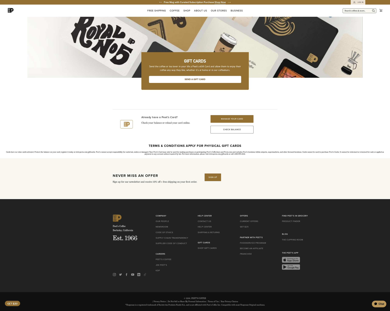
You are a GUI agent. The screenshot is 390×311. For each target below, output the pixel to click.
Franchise (246, 253)
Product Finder (291, 221)
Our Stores (219, 10)
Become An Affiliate (251, 248)
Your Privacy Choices (228, 301)
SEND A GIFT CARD (195, 79)
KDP (158, 270)
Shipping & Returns (209, 232)
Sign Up (213, 177)
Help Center (205, 226)
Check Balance (232, 129)
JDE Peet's (161, 265)
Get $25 (244, 226)
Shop (186, 10)
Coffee (175, 10)
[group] (195, 2)
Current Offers (249, 221)
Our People (162, 221)
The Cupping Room (292, 239)
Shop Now (220, 2)
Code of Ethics (164, 232)
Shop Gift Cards (207, 248)
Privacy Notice (159, 301)
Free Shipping (156, 10)
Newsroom (162, 226)
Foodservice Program (253, 242)
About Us (200, 10)
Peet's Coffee (163, 259)
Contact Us (204, 221)
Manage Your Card (232, 118)
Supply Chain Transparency (172, 237)
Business (237, 10)
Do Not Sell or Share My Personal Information (186, 301)
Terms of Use (213, 301)
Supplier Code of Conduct (171, 243)
